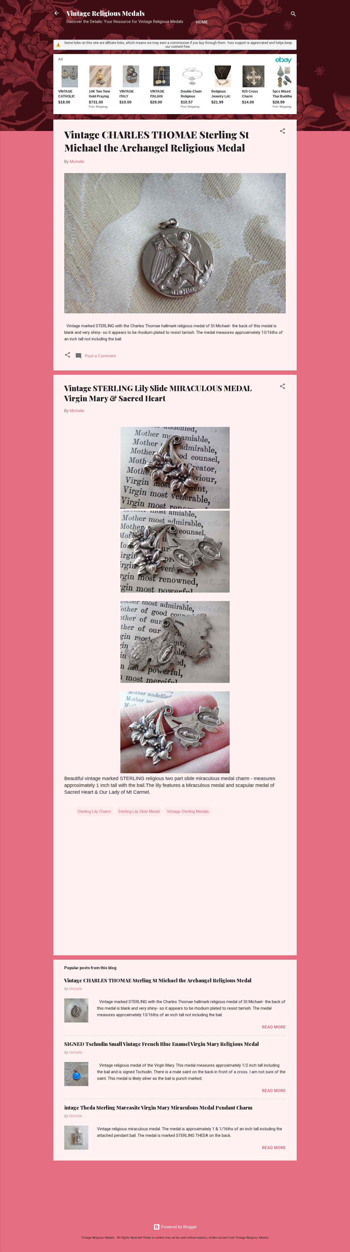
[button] (282, 132)
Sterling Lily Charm (94, 811)
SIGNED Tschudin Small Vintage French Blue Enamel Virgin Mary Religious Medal (161, 1044)
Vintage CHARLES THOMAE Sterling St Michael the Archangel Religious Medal (156, 141)
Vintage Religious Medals (105, 13)
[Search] (293, 15)
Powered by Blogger (178, 1226)
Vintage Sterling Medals (188, 811)
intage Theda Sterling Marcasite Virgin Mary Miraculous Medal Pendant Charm (158, 1107)
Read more (274, 1027)
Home (202, 22)
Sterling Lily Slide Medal (139, 811)
